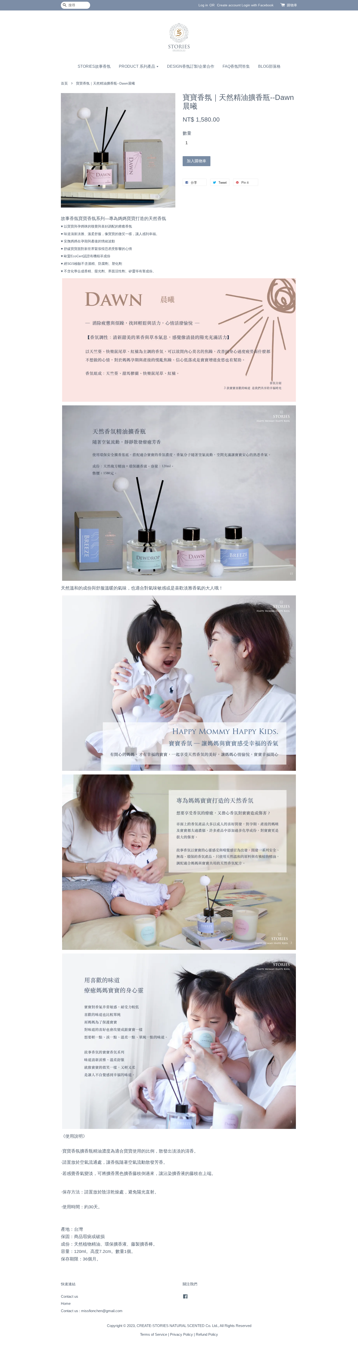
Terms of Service (153, 1334)
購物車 (292, 5)
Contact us (69, 1296)
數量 (187, 133)
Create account (229, 5)
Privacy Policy (181, 1334)
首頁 (64, 83)
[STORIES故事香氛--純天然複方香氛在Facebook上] (185, 1297)
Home (66, 1303)
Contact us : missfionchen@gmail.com (91, 1311)
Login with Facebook (257, 5)
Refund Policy (207, 1334)
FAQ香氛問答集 (236, 66)
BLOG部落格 (269, 66)
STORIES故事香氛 (94, 66)
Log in (203, 5)
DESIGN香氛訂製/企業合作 (190, 66)
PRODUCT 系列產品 (137, 66)
